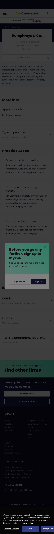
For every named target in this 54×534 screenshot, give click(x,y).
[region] (27, 520)
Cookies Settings (11, 529)
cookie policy (27, 523)
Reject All (30, 529)
